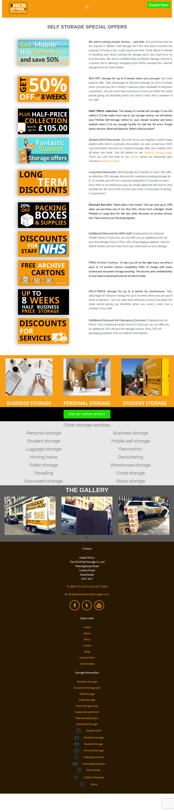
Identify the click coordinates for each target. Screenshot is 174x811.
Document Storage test (87, 687)
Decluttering (130, 457)
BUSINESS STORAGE (29, 403)
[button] (5, 516)
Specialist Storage (87, 723)
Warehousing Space (87, 718)
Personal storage (43, 433)
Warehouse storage (130, 465)
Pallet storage (43, 465)
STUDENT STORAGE (145, 403)
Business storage (130, 433)
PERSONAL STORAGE (87, 403)
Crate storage (130, 473)
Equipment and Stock (87, 711)
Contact (87, 645)
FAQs (87, 639)
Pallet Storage (87, 699)
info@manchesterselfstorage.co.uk (88, 594)
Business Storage (87, 681)
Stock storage (130, 481)
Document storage (43, 481)
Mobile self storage (130, 441)
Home (87, 627)
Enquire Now (159, 5)
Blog (87, 651)
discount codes (109, 161)
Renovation (130, 449)
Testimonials (87, 663)
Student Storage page (158, 152)
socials (134, 156)
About (87, 633)
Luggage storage (43, 449)
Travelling (43, 473)
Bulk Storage (87, 693)
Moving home (43, 457)
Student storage (43, 441)
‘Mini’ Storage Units (87, 705)
